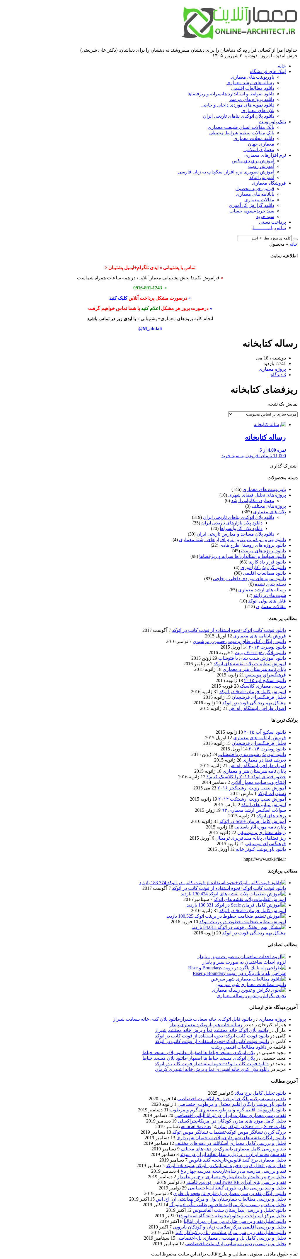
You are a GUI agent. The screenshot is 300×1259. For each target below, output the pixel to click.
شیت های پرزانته (269, 595)
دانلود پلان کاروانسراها (241, 528)
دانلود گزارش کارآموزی (251, 205)
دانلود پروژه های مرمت (251, 99)
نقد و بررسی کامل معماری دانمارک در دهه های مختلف (233, 1148)
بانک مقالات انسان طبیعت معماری (241, 127)
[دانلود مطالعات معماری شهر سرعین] (248, 978)
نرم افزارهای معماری (265, 155)
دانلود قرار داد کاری (267, 561)
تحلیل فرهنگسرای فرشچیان (259, 697)
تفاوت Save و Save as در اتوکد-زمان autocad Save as (233, 1126)
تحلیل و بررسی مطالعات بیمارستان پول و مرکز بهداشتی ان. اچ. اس (221, 1198)
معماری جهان (261, 143)
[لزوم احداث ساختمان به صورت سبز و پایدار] (241, 956)
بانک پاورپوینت (272, 121)
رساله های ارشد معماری (250, 82)
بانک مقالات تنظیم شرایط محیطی (241, 132)
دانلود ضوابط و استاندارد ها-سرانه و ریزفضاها (231, 93)
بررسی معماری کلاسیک (263, 685)
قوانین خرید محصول (254, 188)
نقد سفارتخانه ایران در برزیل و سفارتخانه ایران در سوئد (233, 1154)
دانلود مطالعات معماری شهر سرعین (250, 984)
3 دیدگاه (278, 374)
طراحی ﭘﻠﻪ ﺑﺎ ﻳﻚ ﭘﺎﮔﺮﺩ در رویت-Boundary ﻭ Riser (239, 973)
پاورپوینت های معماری (252, 77)
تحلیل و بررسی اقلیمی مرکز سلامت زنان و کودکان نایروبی (229, 1226)
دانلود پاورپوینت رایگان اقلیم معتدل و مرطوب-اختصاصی (232, 1104)
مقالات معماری (259, 199)
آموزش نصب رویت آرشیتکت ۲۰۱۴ (252, 798)
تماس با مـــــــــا (269, 227)
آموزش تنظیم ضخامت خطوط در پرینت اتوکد (242, 921)
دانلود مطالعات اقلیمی (252, 88)
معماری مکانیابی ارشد (252, 500)
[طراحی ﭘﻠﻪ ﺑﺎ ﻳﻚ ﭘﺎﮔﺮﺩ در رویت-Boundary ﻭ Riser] (237, 967)
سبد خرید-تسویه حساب (251, 210)
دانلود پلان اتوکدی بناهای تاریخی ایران (238, 116)
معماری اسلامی (258, 149)
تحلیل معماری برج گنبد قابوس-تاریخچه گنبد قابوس (237, 1159)
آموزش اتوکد (261, 177)
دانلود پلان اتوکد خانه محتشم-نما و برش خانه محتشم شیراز (211, 1030)
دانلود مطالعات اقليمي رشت (238, 1046)
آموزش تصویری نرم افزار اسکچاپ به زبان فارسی (226, 171)
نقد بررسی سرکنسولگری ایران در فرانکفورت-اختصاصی (231, 1098)
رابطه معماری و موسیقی (261, 832)
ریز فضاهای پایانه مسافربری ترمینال (250, 838)
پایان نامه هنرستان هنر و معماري (254, 669)
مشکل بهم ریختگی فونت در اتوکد (254, 702)
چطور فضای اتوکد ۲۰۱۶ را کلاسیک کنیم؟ (246, 776)
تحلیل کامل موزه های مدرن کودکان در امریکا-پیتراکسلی (232, 1120)
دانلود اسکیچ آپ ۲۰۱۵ (265, 680)
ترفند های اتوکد (271, 815)
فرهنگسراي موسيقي (265, 674)
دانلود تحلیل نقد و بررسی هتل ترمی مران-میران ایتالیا (235, 1221)
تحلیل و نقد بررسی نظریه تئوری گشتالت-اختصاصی (237, 1187)
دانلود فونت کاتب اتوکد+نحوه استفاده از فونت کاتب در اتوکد (229, 630)
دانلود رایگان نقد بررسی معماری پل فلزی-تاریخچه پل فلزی (229, 1193)
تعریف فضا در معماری (264, 759)
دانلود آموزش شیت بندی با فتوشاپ (252, 658)
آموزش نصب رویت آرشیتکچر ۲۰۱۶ (251, 787)
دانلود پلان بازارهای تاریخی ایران (231, 522)
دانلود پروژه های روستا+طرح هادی (252, 545)
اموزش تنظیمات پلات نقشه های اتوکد (250, 663)
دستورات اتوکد (272, 793)
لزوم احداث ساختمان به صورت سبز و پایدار (244, 962)
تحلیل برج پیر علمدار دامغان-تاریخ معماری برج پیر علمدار (231, 1176)
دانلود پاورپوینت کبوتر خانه (261, 849)
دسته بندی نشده (270, 584)
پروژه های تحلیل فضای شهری (257, 494)
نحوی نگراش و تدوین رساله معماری (251, 995)
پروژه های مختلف (269, 506)
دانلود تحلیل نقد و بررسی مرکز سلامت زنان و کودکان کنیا (230, 1232)
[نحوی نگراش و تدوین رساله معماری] (249, 990)
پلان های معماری (257, 110)
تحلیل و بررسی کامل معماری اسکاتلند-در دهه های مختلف (230, 1143)
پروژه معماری (272, 1019)
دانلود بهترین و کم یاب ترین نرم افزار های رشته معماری (232, 539)
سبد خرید (265, 216)
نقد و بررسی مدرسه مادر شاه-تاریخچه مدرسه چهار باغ (233, 1171)
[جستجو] (295, 239)
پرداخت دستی (272, 222)
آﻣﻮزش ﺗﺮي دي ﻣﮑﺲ (253, 160)
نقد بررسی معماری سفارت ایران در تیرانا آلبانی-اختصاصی (230, 1115)
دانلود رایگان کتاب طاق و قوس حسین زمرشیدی (239, 641)
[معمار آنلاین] (239, 37)
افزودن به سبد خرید (240, 455)
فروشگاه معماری (269, 182)
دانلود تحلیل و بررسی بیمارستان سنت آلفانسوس (239, 1210)
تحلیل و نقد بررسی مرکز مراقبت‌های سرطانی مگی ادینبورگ (227, 1204)
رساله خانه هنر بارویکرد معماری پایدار (205, 1024)
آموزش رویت (261, 166)
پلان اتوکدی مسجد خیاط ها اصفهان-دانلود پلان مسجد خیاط (198, 1052)
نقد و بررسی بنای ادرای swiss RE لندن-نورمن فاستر (236, 1182)
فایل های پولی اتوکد (267, 600)
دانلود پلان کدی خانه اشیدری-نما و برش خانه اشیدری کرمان (212, 1069)
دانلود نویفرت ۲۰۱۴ (267, 646)
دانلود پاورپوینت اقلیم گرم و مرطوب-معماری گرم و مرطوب (228, 1109)
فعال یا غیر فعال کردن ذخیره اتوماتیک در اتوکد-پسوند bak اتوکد (226, 1165)
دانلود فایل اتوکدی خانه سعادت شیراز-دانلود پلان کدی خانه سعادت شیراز (182, 1019)
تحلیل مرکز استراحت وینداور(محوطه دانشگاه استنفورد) (232, 1215)
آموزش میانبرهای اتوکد (263, 804)
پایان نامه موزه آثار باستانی (260, 826)
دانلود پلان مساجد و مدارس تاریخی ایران (235, 533)
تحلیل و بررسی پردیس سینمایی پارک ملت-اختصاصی (235, 1243)
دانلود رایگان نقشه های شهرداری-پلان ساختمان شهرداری (231, 1137)
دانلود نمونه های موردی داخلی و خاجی (237, 104)
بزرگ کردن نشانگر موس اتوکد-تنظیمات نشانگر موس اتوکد (229, 1132)
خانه (282, 65)
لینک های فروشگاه (268, 71)
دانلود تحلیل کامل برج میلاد (260, 1093)
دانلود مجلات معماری (253, 138)
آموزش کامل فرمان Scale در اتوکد (252, 691)
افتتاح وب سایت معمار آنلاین (258, 782)
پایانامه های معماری (255, 194)
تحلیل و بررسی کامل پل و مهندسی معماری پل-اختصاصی (231, 1238)
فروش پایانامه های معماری (259, 635)
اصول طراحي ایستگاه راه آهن (257, 708)
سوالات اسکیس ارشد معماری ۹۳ (254, 810)
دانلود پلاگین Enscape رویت (260, 652)
